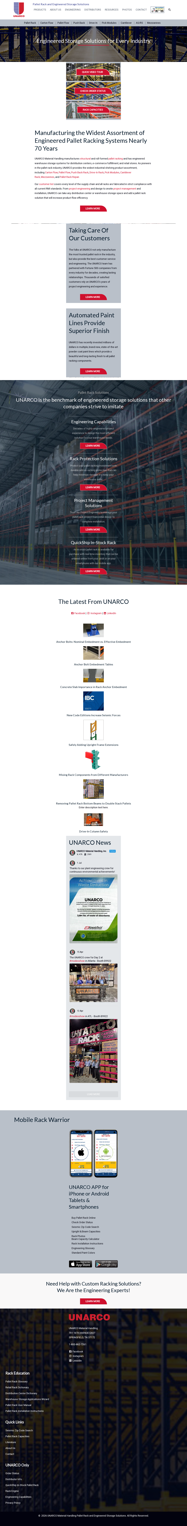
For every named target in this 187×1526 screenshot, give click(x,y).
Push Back (79, 22)
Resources (111, 9)
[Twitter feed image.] (93, 908)
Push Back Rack (80, 172)
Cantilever (126, 22)
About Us (55, 9)
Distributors (92, 9)
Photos (127, 9)
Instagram (96, 613)
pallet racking (115, 158)
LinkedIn (111, 613)
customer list (46, 184)
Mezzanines (154, 22)
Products (40, 9)
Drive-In (93, 22)
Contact (141, 9)
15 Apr (80, 952)
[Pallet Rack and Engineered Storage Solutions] (19, 9)
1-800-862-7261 (77, 1344)
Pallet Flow (63, 22)
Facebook (79, 613)
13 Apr (80, 1011)
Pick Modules (109, 22)
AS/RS (139, 22)
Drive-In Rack (97, 172)
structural (85, 158)
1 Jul (79, 863)
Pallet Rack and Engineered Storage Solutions (61, 4)
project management (124, 188)
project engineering (79, 188)
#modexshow (77, 960)
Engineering (73, 9)
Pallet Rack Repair (69, 177)
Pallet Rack (30, 22)
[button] (169, 9)
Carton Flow (46, 22)
